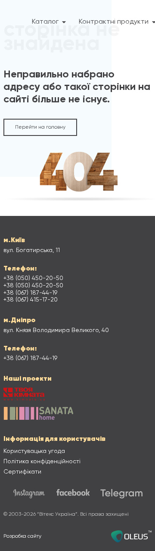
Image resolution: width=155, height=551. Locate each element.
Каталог (45, 21)
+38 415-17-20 (30, 300)
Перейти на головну (40, 127)
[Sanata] (38, 414)
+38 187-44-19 (30, 293)
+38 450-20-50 (33, 278)
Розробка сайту (22, 536)
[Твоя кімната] (24, 395)
